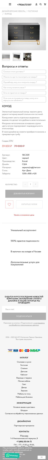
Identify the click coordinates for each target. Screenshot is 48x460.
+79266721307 (24, 5)
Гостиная (24, 365)
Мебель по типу (24, 394)
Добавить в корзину (24, 193)
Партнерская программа (24, 425)
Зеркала (24, 390)
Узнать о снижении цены (24, 215)
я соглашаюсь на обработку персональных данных (27, 324)
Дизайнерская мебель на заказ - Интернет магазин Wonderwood (4, 4)
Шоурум (24, 410)
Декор (24, 387)
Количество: (11, 184)
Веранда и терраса (24, 378)
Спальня (24, 368)
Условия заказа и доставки (24, 407)
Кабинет (24, 374)
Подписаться (24, 316)
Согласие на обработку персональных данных (24, 413)
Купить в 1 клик (29, 204)
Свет (24, 384)
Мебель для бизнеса (24, 397)
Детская (24, 371)
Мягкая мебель (24, 381)
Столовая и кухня (24, 362)
